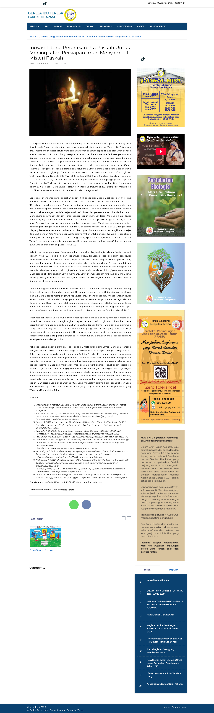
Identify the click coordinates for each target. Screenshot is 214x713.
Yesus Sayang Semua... (41, 550)
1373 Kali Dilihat (59, 63)
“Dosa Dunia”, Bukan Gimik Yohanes (165, 684)
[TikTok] (45, 3)
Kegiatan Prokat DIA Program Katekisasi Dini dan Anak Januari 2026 (163, 628)
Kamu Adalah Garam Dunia (160, 614)
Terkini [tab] (147, 569)
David (32, 63)
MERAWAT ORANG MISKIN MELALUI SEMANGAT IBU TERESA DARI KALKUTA (165, 604)
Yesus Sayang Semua (158, 580)
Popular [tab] (173, 569)
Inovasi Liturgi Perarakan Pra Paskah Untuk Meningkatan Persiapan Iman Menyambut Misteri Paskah (92, 36)
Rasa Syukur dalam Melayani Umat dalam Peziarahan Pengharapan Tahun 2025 (164, 663)
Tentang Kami (179, 707)
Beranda (34, 36)
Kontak (166, 707)
